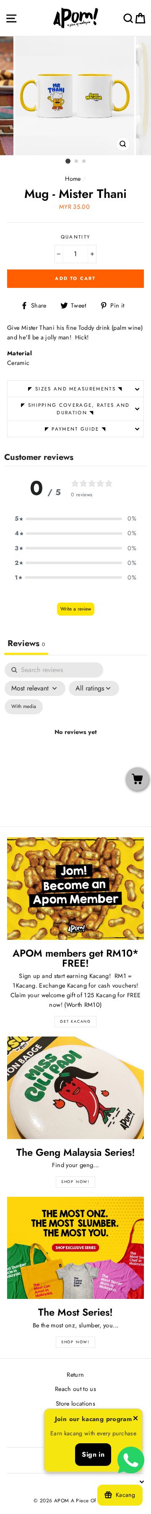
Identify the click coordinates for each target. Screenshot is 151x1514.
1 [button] (67, 161)
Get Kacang (75, 1021)
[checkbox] (24, 706)
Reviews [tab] (26, 643)
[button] (75, 518)
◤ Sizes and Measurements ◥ (75, 388)
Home (73, 178)
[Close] (135, 1419)
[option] (75, 95)
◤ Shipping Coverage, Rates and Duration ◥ (75, 409)
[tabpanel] (75, 742)
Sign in (93, 1454)
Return (75, 1374)
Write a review (75, 609)
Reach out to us (75, 1389)
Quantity (76, 237)
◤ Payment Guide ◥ (75, 429)
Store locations (75, 1403)
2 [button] (77, 161)
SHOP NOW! (75, 1181)
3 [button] (84, 161)
